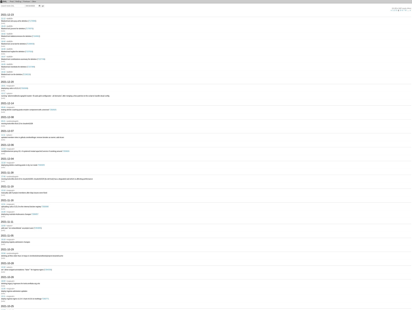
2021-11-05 (7, 235)
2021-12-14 (7, 103)
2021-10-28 (7, 263)
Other (34, 1)
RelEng (18, 1)
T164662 (36, 36)
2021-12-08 (7, 117)
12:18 (3, 163)
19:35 (3, 64)
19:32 (3, 72)
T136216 (26, 74)
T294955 (37, 228)
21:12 (3, 19)
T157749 (41, 59)
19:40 (3, 41)
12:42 (3, 267)
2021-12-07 (7, 131)
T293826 (66, 151)
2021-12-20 (7, 82)
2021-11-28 (7, 173)
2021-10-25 (7, 306)
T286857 (35, 214)
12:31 (3, 204)
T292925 (52, 110)
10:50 (3, 226)
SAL (5, 1)
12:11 (3, 296)
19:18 (3, 239)
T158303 (30, 44)
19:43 (3, 26)
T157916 (29, 51)
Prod (12, 1)
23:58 (3, 253)
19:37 (3, 57)
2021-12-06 (7, 145)
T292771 (45, 299)
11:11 (3, 135)
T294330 (47, 270)
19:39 (3, 49)
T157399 (30, 67)
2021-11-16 (7, 200)
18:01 (3, 86)
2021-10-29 (7, 249)
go (43, 6)
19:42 (3, 34)
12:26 (3, 289)
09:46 (3, 107)
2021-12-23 (7, 15)
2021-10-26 (7, 277)
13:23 (3, 149)
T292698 (24, 88)
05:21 (3, 121)
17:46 (3, 176)
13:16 (3, 190)
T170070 (29, 29)
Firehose (26, 1)
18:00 (3, 281)
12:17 (3, 93)
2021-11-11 (7, 222)
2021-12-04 (7, 159)
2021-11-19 (7, 186)
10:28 (3, 212)
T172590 (32, 21)
